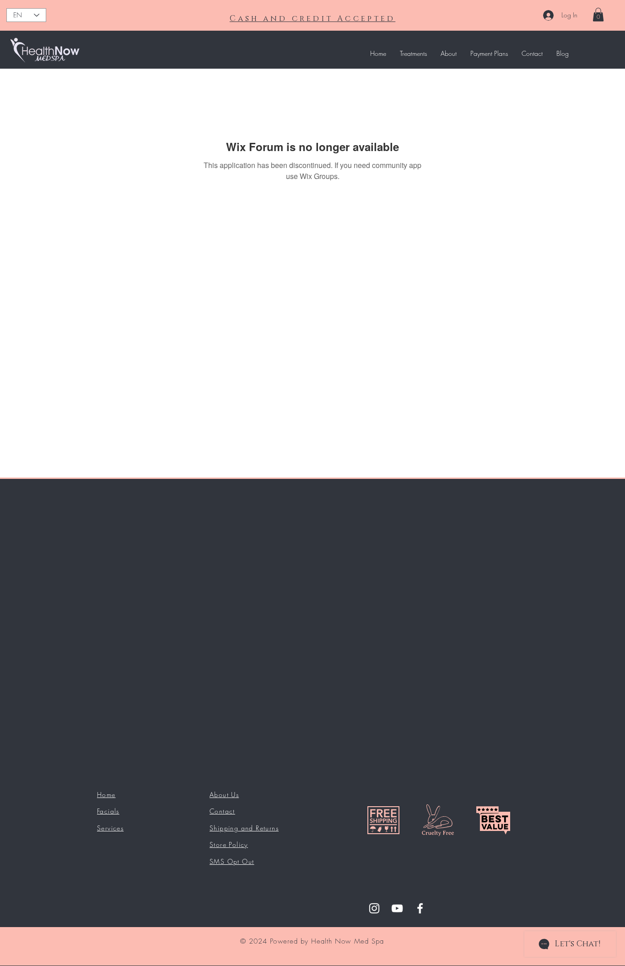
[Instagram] (374, 908)
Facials (108, 811)
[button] (598, 15)
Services (110, 828)
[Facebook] (420, 908)
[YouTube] (397, 908)
